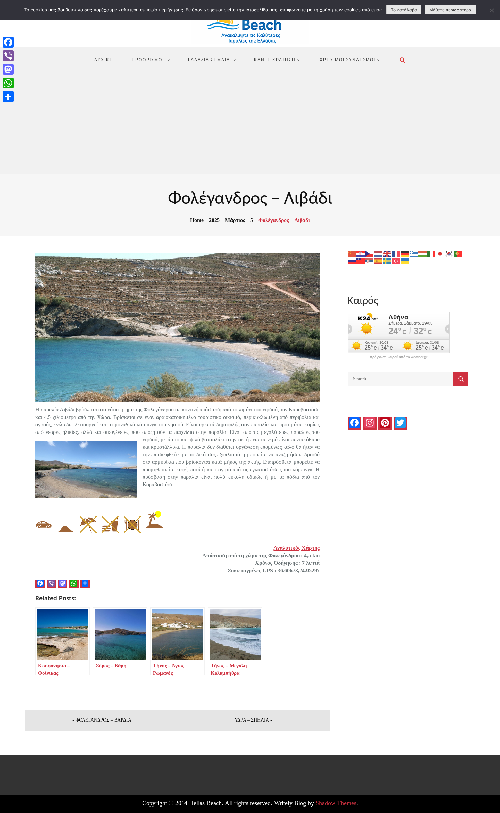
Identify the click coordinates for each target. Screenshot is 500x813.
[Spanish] (378, 261)
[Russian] (352, 261)
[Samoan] (360, 261)
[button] (402, 60)
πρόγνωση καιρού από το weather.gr (398, 357)
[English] (387, 253)
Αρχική (103, 59)
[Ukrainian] (405, 261)
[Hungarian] (422, 253)
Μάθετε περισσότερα (450, 9)
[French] (396, 253)
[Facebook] (8, 42)
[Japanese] (440, 253)
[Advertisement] (250, 122)
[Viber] (8, 56)
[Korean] (449, 253)
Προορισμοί (148, 59)
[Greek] (414, 253)
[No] (491, 10)
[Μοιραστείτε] (8, 96)
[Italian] (431, 253)
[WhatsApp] (8, 83)
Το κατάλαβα (404, 9)
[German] (405, 253)
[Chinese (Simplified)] (352, 253)
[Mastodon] (8, 69)
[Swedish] (387, 261)
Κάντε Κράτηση (275, 59)
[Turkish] (396, 261)
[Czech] (369, 253)
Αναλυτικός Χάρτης (296, 548)
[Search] (460, 379)
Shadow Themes (336, 803)
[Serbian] (369, 261)
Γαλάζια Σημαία (209, 59)
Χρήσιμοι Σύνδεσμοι (348, 59)
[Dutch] (378, 253)
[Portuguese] (458, 253)
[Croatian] (360, 253)
